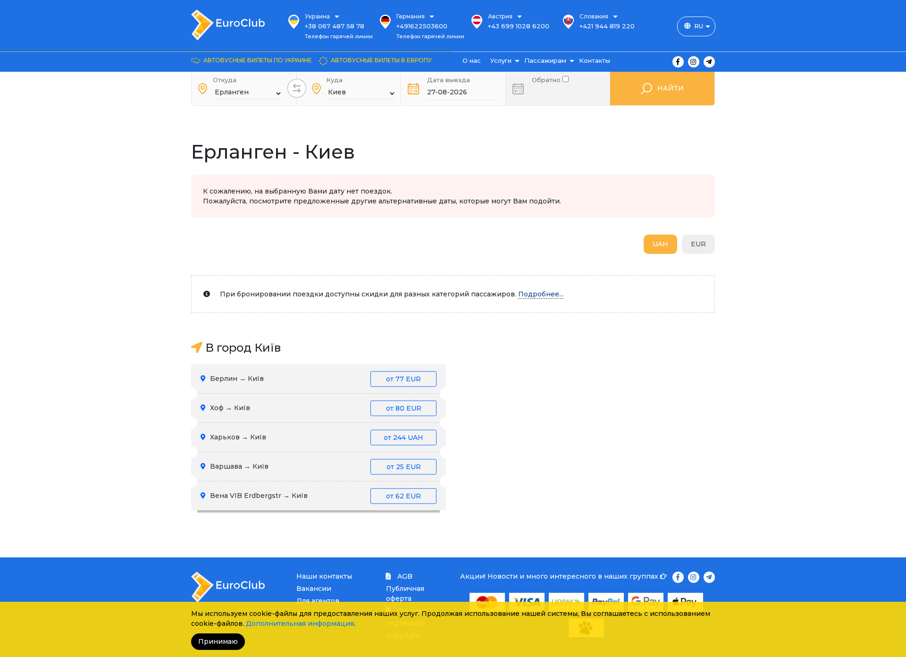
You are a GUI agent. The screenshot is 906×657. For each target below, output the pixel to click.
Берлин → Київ (314, 378)
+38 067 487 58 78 (334, 26)
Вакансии (313, 588)
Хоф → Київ (314, 408)
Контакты (594, 60)
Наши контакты (324, 576)
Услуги (501, 60)
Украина (317, 16)
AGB (403, 576)
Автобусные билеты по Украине (257, 60)
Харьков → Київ (315, 437)
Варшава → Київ (314, 466)
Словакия (593, 16)
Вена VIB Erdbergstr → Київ (314, 495)
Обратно (547, 79)
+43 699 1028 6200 (518, 26)
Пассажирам (545, 60)
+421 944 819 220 (607, 26)
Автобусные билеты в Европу (381, 60)
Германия (410, 16)
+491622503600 (421, 26)
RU (698, 26)
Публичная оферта (405, 593)
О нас (471, 60)
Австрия (500, 16)
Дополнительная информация (300, 623)
